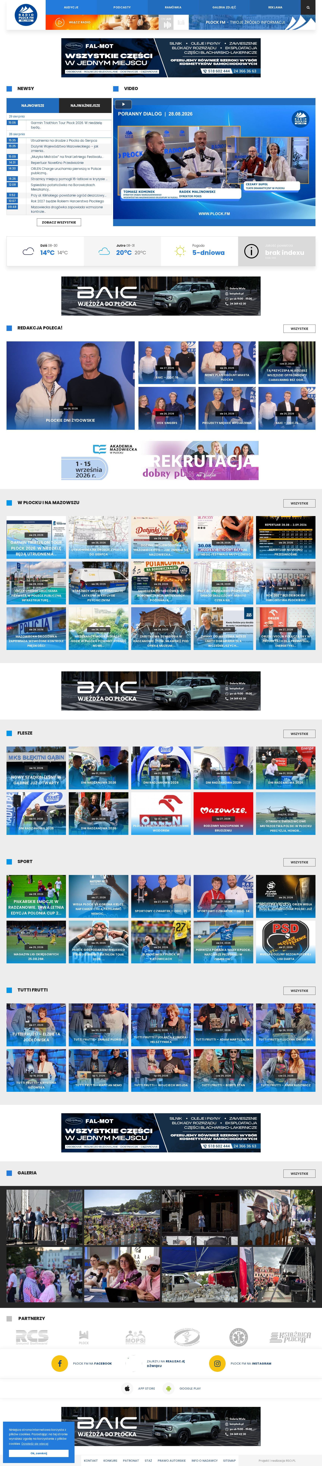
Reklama (275, 7)
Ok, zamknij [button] (39, 1453)
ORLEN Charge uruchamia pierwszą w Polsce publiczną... (66, 170)
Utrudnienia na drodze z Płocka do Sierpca (64, 140)
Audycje (71, 7)
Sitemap (229, 1461)
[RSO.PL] (239, 1337)
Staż (148, 1461)
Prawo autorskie (172, 1461)
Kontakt (91, 1461)
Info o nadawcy (205, 1461)
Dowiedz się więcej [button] (34, 1444)
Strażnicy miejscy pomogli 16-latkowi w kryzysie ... (69, 179)
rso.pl (291, 1461)
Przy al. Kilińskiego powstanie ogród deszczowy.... (68, 195)
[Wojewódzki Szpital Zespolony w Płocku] (32, 1337)
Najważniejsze (85, 105)
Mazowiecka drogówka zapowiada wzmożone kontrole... (67, 209)
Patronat (131, 1461)
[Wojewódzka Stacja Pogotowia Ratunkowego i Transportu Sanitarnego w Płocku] (84, 1337)
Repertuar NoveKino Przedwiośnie (57, 163)
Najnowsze (32, 105)
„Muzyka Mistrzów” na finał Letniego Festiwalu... (67, 157)
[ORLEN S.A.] (187, 1337)
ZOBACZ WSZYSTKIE (59, 222)
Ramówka (173, 7)
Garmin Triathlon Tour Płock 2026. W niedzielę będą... (66, 125)
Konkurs (110, 1461)
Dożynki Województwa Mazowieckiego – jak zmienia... (64, 148)
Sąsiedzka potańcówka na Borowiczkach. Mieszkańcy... (63, 187)
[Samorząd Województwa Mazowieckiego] (290, 1337)
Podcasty (122, 7)
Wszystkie (299, 328)
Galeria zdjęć (224, 7)
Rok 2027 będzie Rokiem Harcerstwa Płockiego (67, 201)
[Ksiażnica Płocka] (135, 1337)
